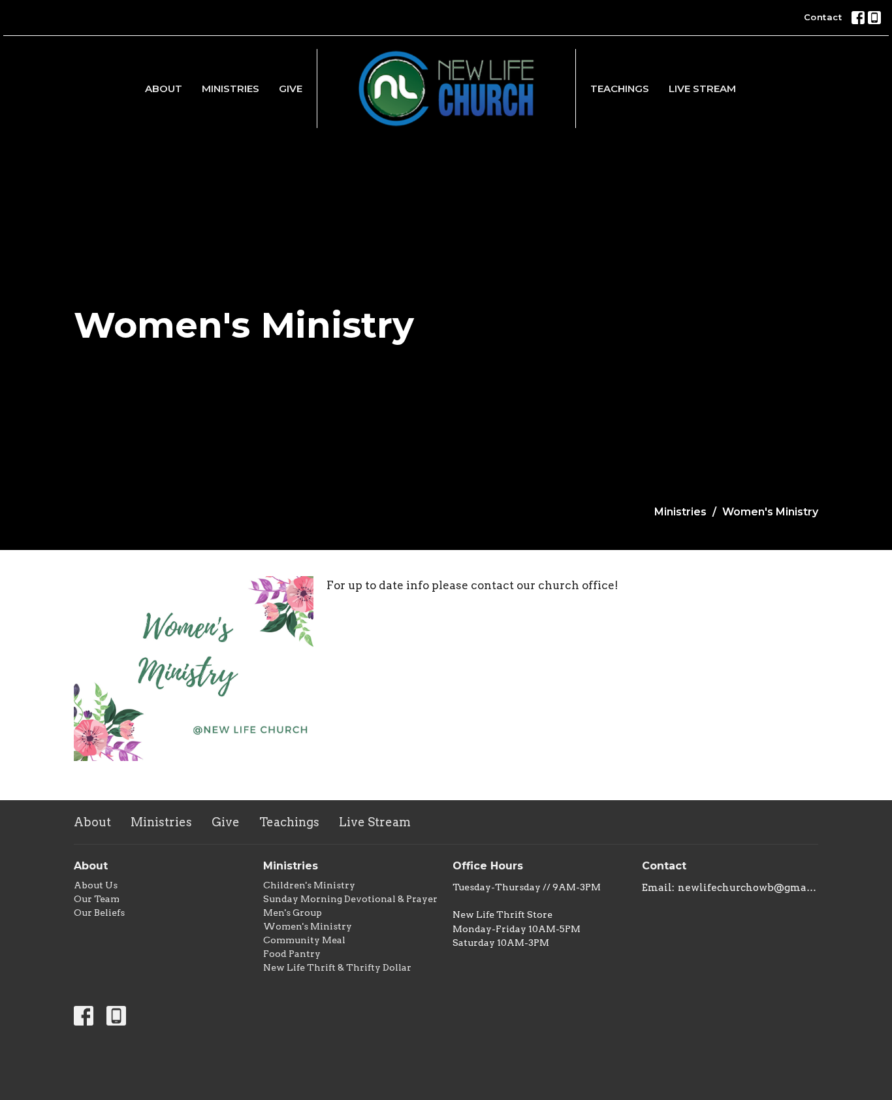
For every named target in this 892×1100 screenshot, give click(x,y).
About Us (96, 885)
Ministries (230, 88)
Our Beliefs (99, 912)
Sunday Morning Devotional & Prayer (350, 899)
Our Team (96, 899)
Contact (823, 17)
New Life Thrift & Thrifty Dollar (337, 967)
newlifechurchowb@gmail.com (748, 888)
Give (290, 88)
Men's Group (292, 912)
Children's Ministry (309, 885)
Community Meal (304, 940)
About (163, 88)
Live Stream (702, 88)
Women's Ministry (307, 926)
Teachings (619, 88)
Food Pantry (292, 953)
